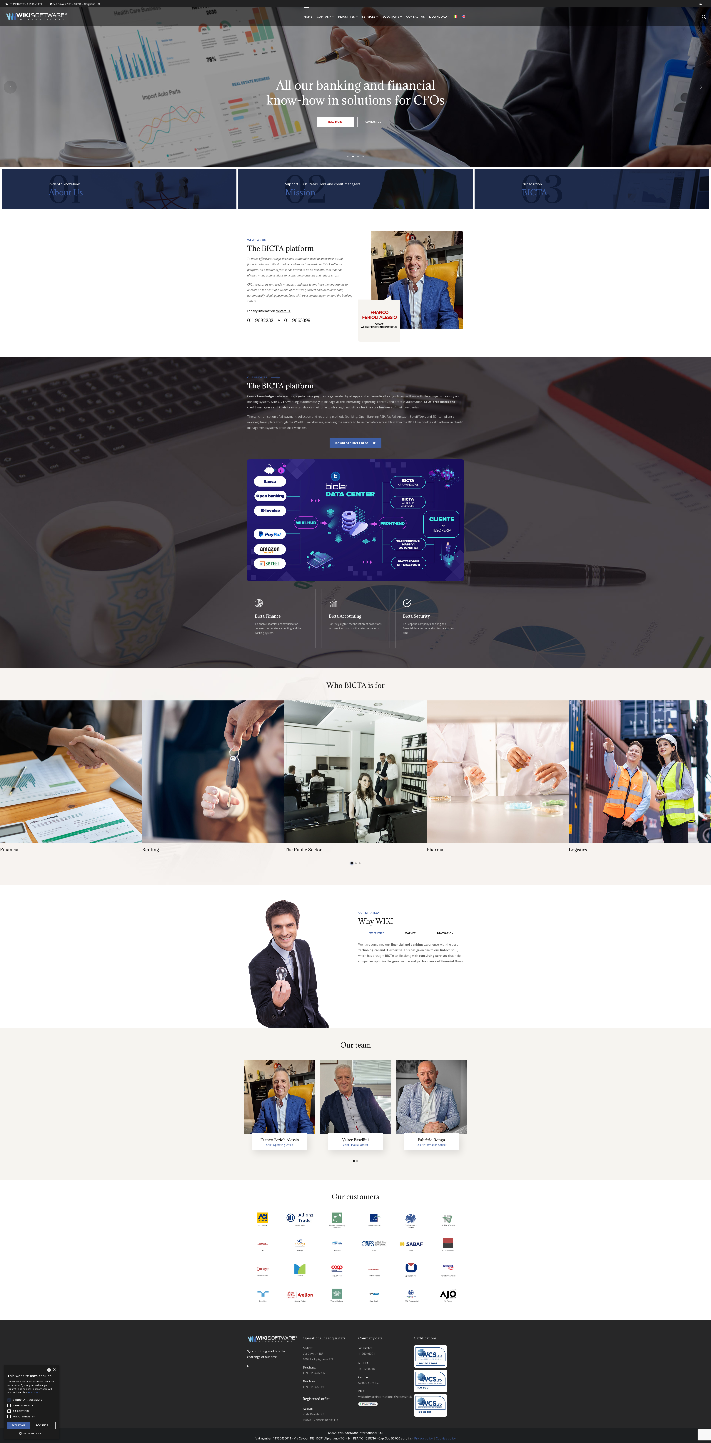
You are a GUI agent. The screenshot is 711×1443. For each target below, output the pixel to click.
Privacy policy (423, 1438)
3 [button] (359, 863)
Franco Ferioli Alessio (279, 1139)
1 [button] (352, 863)
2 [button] (356, 863)
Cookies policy (446, 1438)
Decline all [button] (43, 1425)
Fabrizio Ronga (431, 1139)
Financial (10, 849)
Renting (150, 849)
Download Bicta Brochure (355, 443)
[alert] (31, 1402)
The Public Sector (303, 849)
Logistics (578, 849)
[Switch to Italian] (455, 16)
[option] (71, 777)
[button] (31, 1434)
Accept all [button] (19, 1425)
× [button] (54, 1369)
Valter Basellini (355, 1139)
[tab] (376, 933)
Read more (355, 618)
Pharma (435, 849)
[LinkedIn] (248, 1366)
